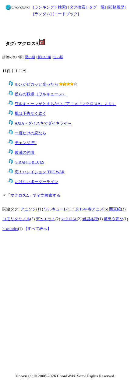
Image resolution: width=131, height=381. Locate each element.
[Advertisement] (65, 28)
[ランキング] (44, 7)
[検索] (62, 7)
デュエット (45, 219)
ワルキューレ (56, 209)
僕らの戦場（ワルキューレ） (40, 94)
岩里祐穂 (90, 219)
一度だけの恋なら (30, 133)
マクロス (69, 219)
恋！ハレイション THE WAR (40, 172)
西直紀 (115, 209)
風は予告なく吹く (30, 113)
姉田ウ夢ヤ (113, 219)
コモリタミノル (16, 219)
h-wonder (10, 229)
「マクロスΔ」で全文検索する (33, 195)
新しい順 (44, 57)
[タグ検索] (77, 7)
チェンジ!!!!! (26, 143)
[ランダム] (42, 14)
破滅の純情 (24, 152)
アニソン (28, 209)
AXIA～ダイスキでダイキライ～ (43, 123)
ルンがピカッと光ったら (36, 84)
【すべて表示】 (37, 229)
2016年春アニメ (89, 209)
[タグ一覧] (97, 7)
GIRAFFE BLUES (29, 162)
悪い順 (30, 57)
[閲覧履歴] (116, 7)
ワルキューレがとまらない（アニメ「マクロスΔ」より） (65, 104)
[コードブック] (66, 14)
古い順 (58, 57)
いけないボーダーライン (36, 182)
